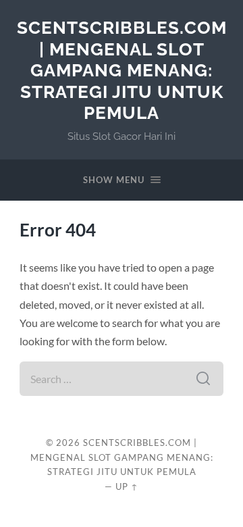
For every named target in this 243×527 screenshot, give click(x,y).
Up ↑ (126, 486)
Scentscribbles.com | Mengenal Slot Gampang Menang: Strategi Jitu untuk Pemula (122, 70)
